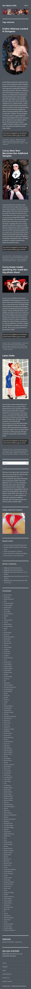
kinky (19, 257)
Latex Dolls (8, 355)
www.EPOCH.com (14, 954)
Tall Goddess (8, 898)
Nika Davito (7, 831)
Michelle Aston (8, 804)
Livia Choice (7, 781)
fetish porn (11, 495)
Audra (5, 628)
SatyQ (5, 875)
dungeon (4, 141)
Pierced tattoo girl (7, 298)
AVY (5, 630)
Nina (5, 838)
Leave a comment (21, 260)
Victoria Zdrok (8, 928)
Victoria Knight (8, 924)
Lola (5, 783)
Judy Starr (7, 746)
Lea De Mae (7, 771)
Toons (6, 913)
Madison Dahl (8, 787)
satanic (25, 259)
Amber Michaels (9, 599)
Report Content (7, 981)
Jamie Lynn (7, 722)
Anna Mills (7, 611)
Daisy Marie (7, 670)
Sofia (5, 890)
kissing (26, 451)
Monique (6, 821)
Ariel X (6, 622)
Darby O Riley (8, 676)
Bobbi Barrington (9, 637)
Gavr (5, 704)
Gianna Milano (8, 706)
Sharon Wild (7, 878)
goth (8, 141)
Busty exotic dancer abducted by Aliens (15, 553)
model (25, 346)
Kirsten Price (8, 760)
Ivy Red (6, 714)
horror (16, 257)
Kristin (6, 762)
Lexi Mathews (8, 777)
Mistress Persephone (17, 256)
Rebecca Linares (8, 850)
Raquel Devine (8, 848)
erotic (8, 451)
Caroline (6, 655)
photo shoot (11, 347)
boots (20, 139)
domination (11, 344)
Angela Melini (8, 605)
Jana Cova (7, 725)
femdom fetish (15, 327)
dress (5, 451)
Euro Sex (6, 699)
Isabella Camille (8, 712)
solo (5, 260)
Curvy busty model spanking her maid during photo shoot (15, 270)
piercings (13, 142)
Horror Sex (18, 942)
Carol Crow (7, 653)
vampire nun (8, 232)
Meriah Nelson (8, 800)
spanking (21, 347)
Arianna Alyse (8, 620)
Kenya (6, 756)
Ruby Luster (7, 865)
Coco (5, 660)
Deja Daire (7, 683)
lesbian (11, 452)
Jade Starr (7, 720)
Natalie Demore (8, 825)
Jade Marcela (8, 718)
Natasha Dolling (9, 827)
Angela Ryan (7, 607)
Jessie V (6, 739)
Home (4, 963)
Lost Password (6, 974)
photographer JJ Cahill (9, 423)
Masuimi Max (8, 792)
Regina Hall (7, 854)
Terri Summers (8, 907)
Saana (6, 867)
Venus (6, 922)
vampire (21, 142)
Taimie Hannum (9, 896)
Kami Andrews (8, 752)
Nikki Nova (7, 836)
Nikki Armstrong (9, 834)
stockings (9, 260)
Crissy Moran (8, 664)
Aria (5, 618)
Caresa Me (7, 651)
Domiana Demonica (10, 687)
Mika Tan (7, 810)
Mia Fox (6, 802)
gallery (19, 451)
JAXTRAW (7, 731)
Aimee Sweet (8, 595)
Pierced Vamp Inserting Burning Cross (15, 545)
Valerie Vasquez (8, 917)
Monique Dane (8, 823)
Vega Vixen (7, 919)
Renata (6, 857)
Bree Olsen (7, 641)
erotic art (15, 406)
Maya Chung (7, 794)
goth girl (25, 118)
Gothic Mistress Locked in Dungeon (15, 30)
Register (5, 966)
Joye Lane (7, 743)
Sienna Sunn (8, 886)
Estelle (6, 697)
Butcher (6, 645)
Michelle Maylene (9, 806)
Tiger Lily (7, 909)
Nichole (6, 829)
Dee (5, 681)
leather (18, 141)
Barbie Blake (7, 632)
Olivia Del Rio (8, 842)
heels (11, 141)
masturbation (5, 259)
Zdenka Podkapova (9, 930)
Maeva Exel (7, 790)
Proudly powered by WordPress (18, 986)
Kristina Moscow (9, 764)
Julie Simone (7, 748)
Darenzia (12, 139)
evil (10, 257)
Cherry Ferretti (8, 658)
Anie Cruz (7, 609)
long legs (22, 141)
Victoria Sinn (8, 926)
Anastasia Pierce (9, 603)
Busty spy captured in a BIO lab (13, 551)
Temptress (7, 905)
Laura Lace (7, 769)
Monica (6, 817)
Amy (5, 601)
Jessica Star (7, 735)
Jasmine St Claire (9, 729)
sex (3, 260)
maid (17, 346)
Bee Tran (6, 634)
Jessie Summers (8, 737)
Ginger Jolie (7, 710)
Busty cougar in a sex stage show (13, 555)
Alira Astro (7, 597)
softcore (11, 454)
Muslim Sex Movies (8, 942)
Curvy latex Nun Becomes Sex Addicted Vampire (15, 153)
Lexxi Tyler (7, 779)
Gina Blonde (7, 708)
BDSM (17, 139)
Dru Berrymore (8, 689)
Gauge (6, 702)
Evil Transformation (16, 568)
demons (4, 257)
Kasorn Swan (8, 754)
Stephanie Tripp (9, 892)
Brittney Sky (7, 643)
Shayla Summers (9, 882)
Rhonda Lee (7, 859)
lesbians (4, 346)
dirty (8, 257)
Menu (26, 5)
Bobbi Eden (7, 639)
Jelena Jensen (8, 733)
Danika (6, 674)
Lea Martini (7, 773)
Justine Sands (8, 750)
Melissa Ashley (8, 796)
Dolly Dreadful (8, 685)
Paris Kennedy (8, 844)
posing (7, 454)
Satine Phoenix (8, 873)
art (24, 256)
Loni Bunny (7, 785)
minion (4, 142)
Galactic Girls (12, 482)
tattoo (17, 142)
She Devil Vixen (8, 884)
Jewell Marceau (8, 741)
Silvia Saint (7, 888)
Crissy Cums (7, 662)
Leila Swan (7, 775)
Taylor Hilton (8, 903)
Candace (6, 649)
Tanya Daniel (8, 901)
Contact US (5, 977)
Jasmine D (7, 727)
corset (23, 139)
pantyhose (5, 347)
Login (18, 135)
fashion (12, 451)
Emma (6, 693)
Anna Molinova (8, 614)
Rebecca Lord (8, 852)
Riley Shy (6, 861)
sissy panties (23, 92)
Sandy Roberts (8, 871)
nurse (18, 259)
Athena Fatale (8, 626)
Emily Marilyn (16, 449)
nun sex (24, 493)
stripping (16, 454)
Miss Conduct (23, 449)
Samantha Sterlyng (9, 869)
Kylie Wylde (7, 766)
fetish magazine (15, 413)
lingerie (9, 346)
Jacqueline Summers (10, 716)
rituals (21, 259)
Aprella (6, 616)
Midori (6, 808)
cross (27, 256)
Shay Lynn (7, 880)
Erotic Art (7, 695)
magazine (15, 452)
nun (15, 259)
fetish (13, 257)
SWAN (6, 894)
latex (14, 141)
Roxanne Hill (8, 863)
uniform (14, 260)
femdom (16, 344)
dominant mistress (22, 86)
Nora (5, 840)
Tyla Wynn (7, 915)
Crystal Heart (8, 666)
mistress (8, 142)
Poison (6, 846)
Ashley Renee (8, 624)
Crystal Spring (8, 668)
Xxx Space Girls (9, 5)
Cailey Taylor (8, 647)
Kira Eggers (7, 758)
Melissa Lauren (8, 798)
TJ (4, 911)
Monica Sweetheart (9, 819)
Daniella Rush (8, 672)
